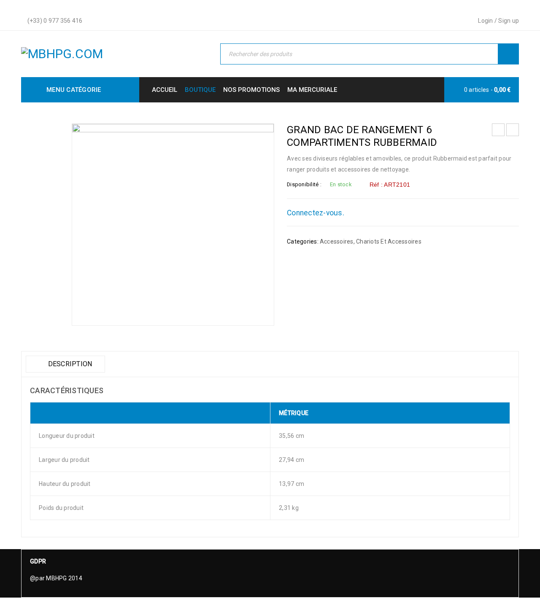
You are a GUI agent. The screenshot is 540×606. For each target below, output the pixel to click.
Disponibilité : (304, 184)
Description (69, 364)
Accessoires (337, 241)
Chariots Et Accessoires (388, 241)
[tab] (65, 364)
